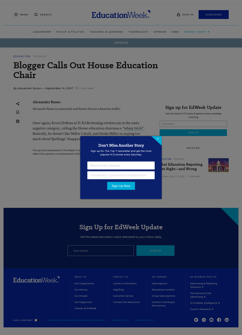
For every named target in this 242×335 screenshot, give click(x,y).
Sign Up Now (121, 185)
